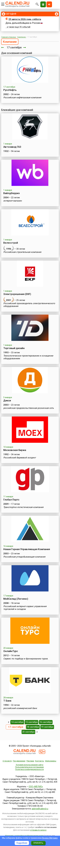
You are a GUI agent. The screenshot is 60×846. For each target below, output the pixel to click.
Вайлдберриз (11, 193)
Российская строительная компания (22, 252)
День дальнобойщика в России (23, 23)
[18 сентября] (24, 47)
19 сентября (47, 727)
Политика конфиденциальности (29, 769)
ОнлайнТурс (10, 651)
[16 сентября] (2, 47)
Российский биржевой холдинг (19, 457)
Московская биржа (14, 450)
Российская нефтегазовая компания (22, 97)
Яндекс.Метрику (50, 838)
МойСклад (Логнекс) (15, 598)
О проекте (7, 761)
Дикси (7, 400)
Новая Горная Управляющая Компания (26, 549)
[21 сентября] (37, 731)
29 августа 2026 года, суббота (25, 19)
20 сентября (28, 732)
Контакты (39, 761)
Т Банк (7, 700)
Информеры (50, 761)
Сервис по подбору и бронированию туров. (25, 658)
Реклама (30, 761)
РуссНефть (10, 89)
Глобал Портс (11, 499)
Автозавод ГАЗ (12, 146)
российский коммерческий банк (20, 708)
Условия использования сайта (29, 765)
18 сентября (33, 727)
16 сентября (46, 722)
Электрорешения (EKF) (17, 294)
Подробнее (21, 843)
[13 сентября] (8, 722)
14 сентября (17, 722)
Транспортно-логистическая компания (23, 507)
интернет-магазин (12, 200)
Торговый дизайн (14, 348)
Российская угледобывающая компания (24, 556)
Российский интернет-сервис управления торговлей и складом (24, 607)
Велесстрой (10, 242)
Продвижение (19, 761)
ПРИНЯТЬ (38, 843)
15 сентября (31, 722)
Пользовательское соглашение (29, 767)
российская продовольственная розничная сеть (28, 408)
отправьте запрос (38, 830)
